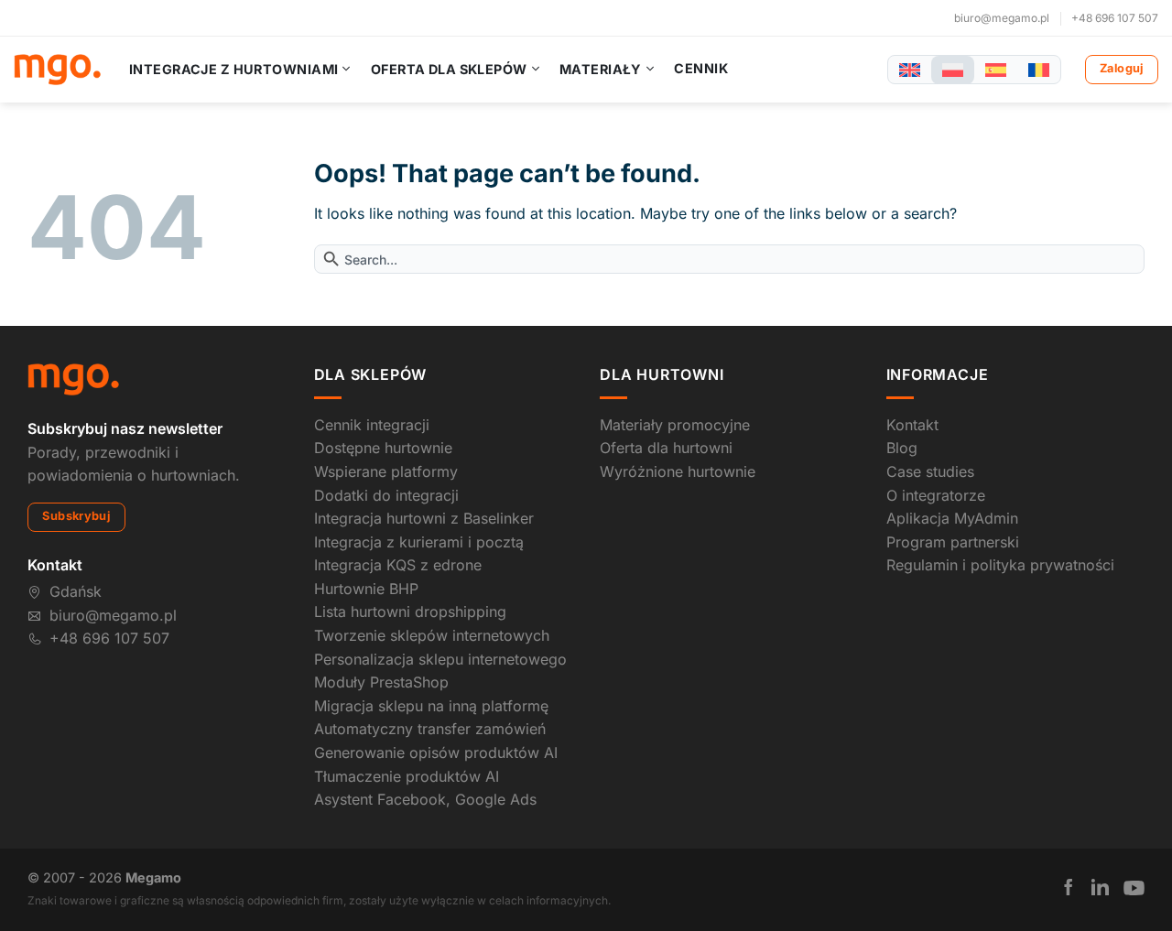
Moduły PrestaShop (381, 682)
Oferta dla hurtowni (666, 447)
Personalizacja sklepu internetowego (440, 659)
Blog (901, 447)
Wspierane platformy (386, 471)
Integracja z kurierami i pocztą (419, 542)
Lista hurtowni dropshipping (410, 611)
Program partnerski (952, 542)
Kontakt (912, 425)
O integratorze (935, 495)
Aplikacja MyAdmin (952, 518)
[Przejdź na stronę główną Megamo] (73, 378)
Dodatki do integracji (386, 495)
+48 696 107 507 (1114, 18)
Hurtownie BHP (366, 588)
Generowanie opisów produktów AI (436, 752)
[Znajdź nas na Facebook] (1068, 887)
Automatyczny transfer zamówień (430, 729)
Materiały (600, 69)
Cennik (701, 68)
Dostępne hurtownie (383, 447)
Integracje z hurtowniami (233, 69)
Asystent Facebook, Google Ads (425, 799)
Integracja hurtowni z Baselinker (424, 518)
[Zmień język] (909, 70)
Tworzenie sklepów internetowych (431, 635)
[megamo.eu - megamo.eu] (57, 69)
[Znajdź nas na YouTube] (1134, 888)
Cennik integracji (371, 425)
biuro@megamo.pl (1001, 18)
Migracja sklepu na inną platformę (431, 706)
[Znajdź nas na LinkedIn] (1100, 887)
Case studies (930, 471)
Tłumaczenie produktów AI (406, 776)
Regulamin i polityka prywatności (1000, 565)
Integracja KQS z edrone (398, 565)
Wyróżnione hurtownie (677, 471)
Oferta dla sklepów (449, 69)
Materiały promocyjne (675, 425)
